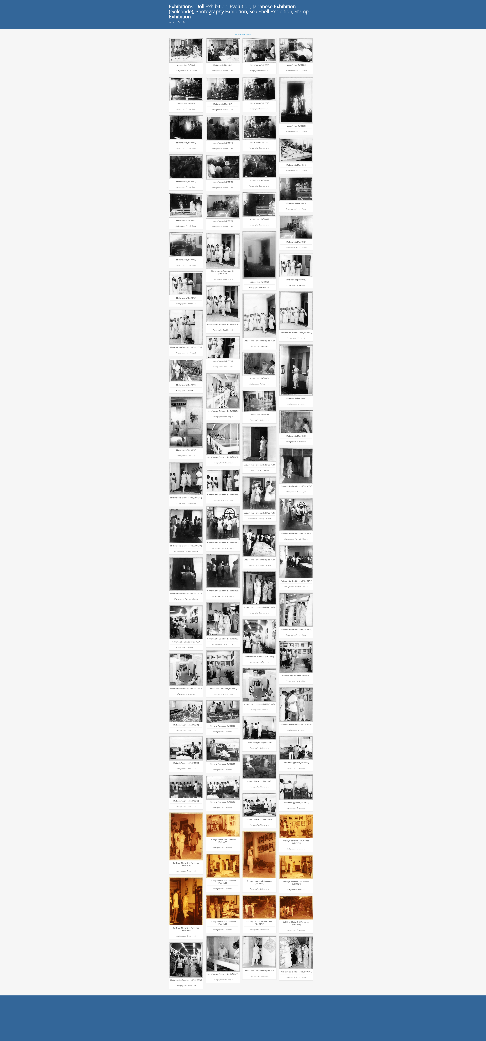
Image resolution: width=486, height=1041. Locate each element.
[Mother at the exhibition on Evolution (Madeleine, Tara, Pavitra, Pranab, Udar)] (262, 492)
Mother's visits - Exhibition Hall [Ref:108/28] (259, 341)
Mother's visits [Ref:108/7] (222, 104)
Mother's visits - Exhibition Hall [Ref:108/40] (259, 465)
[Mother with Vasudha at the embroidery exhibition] (299, 420)
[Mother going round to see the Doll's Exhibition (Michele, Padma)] (299, 48)
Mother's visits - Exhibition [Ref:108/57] (186, 642)
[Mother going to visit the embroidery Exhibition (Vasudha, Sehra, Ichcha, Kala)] (299, 263)
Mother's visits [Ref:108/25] (186, 298)
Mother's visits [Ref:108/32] (259, 378)
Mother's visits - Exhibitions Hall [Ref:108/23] (222, 272)
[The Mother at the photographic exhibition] (189, 837)
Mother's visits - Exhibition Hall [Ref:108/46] (296, 533)
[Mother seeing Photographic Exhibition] (299, 703)
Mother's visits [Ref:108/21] (259, 282)
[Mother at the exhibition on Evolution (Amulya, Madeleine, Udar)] (225, 570)
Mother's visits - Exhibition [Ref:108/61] (223, 689)
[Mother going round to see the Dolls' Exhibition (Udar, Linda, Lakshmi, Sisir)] (225, 126)
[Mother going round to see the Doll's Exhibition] (225, 165)
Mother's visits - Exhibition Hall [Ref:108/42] (296, 486)
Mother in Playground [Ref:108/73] (186, 801)
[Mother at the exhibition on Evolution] (262, 539)
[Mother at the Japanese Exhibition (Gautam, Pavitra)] (225, 618)
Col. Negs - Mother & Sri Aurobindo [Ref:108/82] (186, 929)
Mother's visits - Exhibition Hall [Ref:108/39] (222, 457)
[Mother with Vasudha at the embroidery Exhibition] (262, 362)
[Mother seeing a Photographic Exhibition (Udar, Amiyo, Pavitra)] (262, 635)
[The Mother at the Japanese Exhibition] (225, 865)
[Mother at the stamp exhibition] (262, 726)
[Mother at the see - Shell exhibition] (189, 709)
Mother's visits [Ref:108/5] (296, 126)
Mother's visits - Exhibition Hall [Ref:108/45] (259, 513)
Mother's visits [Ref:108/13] (259, 180)
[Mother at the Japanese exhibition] (299, 951)
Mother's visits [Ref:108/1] (186, 65)
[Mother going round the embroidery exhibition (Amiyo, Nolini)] (189, 421)
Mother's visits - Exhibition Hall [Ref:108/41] (259, 971)
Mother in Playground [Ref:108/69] (186, 763)
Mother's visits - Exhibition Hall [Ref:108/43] (186, 498)
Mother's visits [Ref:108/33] (186, 385)
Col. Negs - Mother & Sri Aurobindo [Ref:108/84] (259, 922)
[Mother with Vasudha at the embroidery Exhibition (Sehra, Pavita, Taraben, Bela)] (189, 326)
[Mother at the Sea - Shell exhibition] (225, 710)
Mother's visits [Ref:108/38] (296, 436)
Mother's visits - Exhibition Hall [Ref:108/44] (222, 495)
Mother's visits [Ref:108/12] (296, 165)
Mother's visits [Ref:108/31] (296, 398)
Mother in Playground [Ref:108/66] (222, 726)
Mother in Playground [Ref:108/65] (186, 725)
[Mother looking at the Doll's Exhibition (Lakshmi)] (189, 204)
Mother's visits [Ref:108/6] (186, 103)
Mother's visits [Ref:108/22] (186, 260)
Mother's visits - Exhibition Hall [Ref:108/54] (296, 629)
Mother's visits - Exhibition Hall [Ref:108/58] (186, 980)
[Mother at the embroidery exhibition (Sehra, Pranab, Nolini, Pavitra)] (225, 437)
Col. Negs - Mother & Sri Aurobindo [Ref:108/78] (296, 842)
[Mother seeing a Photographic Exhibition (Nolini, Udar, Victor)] (225, 667)
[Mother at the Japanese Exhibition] (299, 608)
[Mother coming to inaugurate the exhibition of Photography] (189, 668)
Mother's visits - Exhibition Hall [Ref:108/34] (222, 411)
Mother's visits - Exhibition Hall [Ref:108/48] (186, 546)
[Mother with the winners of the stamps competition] (189, 784)
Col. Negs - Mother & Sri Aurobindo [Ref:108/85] (296, 923)
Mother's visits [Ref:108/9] (259, 142)
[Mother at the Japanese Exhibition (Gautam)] (262, 587)
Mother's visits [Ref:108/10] (186, 143)
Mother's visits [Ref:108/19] (223, 221)
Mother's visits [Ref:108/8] (259, 103)
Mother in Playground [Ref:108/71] (259, 781)
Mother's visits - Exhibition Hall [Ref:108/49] (259, 560)
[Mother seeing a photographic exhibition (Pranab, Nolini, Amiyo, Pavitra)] (189, 958)
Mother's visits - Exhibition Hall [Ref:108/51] (222, 591)
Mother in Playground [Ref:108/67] (259, 742)
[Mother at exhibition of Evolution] (189, 573)
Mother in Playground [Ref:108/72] (296, 802)
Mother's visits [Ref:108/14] (186, 181)
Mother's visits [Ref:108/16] (296, 203)
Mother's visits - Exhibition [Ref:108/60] (296, 675)
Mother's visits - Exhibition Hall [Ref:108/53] (259, 607)
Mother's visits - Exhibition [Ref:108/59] (259, 656)
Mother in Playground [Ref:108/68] (296, 763)
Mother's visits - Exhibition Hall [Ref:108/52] (186, 593)
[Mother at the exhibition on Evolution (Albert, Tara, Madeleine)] (189, 525)
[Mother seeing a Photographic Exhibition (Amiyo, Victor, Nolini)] (299, 656)
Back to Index (244, 34)
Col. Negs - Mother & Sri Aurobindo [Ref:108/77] (223, 840)
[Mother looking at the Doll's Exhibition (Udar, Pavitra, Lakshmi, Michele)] (262, 202)
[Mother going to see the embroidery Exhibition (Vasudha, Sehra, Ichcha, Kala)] (225, 345)
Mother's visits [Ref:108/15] (223, 182)
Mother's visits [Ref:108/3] (259, 65)
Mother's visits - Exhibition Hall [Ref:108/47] (222, 543)
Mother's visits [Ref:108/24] (296, 280)
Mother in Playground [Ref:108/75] (259, 819)
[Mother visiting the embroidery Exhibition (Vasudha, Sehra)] (299, 369)
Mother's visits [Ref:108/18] (186, 220)
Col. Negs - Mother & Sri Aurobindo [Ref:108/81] (296, 882)
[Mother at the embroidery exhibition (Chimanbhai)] (262, 950)
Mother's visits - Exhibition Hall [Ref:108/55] (222, 639)
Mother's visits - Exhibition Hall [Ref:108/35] (222, 974)
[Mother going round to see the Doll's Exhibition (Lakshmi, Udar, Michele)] (262, 48)
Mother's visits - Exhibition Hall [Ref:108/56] (296, 972)
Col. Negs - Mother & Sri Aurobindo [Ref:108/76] (186, 864)
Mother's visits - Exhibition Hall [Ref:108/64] (296, 724)
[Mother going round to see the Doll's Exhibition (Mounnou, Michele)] (189, 165)
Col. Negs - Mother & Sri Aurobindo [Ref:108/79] (259, 882)
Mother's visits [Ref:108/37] (186, 450)
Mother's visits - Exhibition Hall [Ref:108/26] (222, 324)
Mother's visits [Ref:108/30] (223, 361)
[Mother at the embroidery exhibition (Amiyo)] (299, 464)
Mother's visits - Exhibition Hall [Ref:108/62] (186, 688)
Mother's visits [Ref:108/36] (259, 414)
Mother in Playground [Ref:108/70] (222, 764)
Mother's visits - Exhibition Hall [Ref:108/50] (296, 581)
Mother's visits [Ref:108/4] (296, 65)
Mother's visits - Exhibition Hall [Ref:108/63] (259, 704)
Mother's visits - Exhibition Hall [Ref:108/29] (186, 347)
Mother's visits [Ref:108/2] (222, 65)
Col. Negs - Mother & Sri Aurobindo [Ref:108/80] (223, 881)
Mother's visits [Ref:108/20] (296, 242)
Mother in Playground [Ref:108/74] (222, 802)
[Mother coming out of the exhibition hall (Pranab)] (262, 443)
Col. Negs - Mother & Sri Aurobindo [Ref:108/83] (223, 922)
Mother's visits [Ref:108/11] (223, 143)
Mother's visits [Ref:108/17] (259, 219)
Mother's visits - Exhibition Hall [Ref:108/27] (296, 332)
